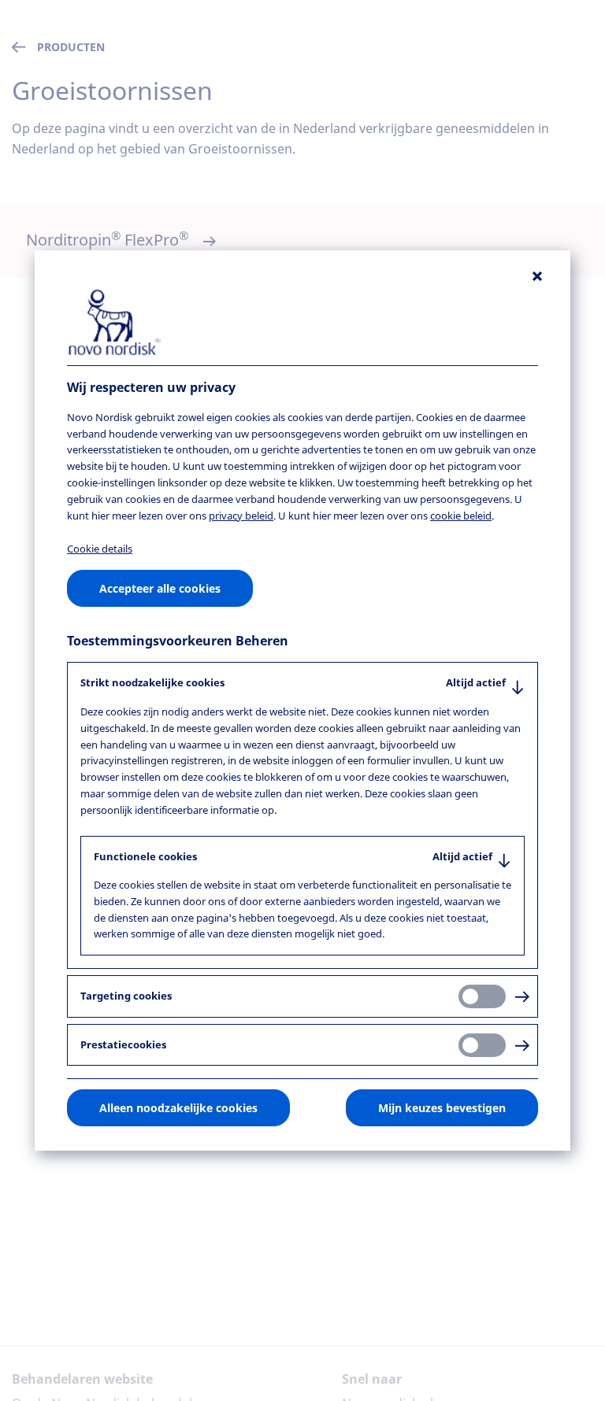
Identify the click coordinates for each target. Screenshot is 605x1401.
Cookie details (99, 549)
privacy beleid (241, 515)
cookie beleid (461, 515)
